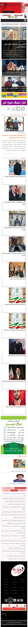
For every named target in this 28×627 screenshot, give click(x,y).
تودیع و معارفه (14, 590)
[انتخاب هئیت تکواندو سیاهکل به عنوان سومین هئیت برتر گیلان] (14, 84)
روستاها (6, 590)
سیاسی (6, 579)
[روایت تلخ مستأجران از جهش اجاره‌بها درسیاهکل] (14, 67)
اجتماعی (22, 590)
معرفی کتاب (14, 593)
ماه (14, 490)
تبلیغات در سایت (14, 583)
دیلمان (6, 588)
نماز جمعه (6, 582)
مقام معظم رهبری (22, 580)
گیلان (14, 579)
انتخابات (6, 593)
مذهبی (14, 588)
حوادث (22, 593)
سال (6, 490)
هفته (22, 490)
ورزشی (22, 588)
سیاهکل (6, 585)
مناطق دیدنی (22, 596)
